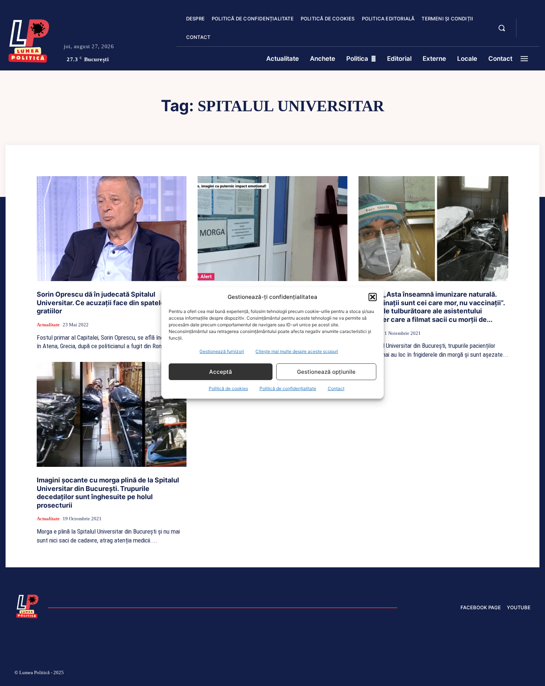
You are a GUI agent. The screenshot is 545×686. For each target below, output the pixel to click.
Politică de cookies (228, 388)
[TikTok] (457, 674)
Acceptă (220, 371)
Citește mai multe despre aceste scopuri (296, 351)
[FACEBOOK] (528, 23)
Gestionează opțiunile (326, 371)
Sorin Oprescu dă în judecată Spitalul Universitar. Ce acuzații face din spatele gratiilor (101, 302)
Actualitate (48, 324)
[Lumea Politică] (29, 39)
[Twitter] (492, 674)
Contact (336, 388)
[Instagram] (439, 674)
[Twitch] (475, 674)
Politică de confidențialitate (288, 388)
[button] (372, 297)
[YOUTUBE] (528, 32)
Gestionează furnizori (221, 351)
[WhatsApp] (510, 674)
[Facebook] (422, 674)
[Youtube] (528, 674)
